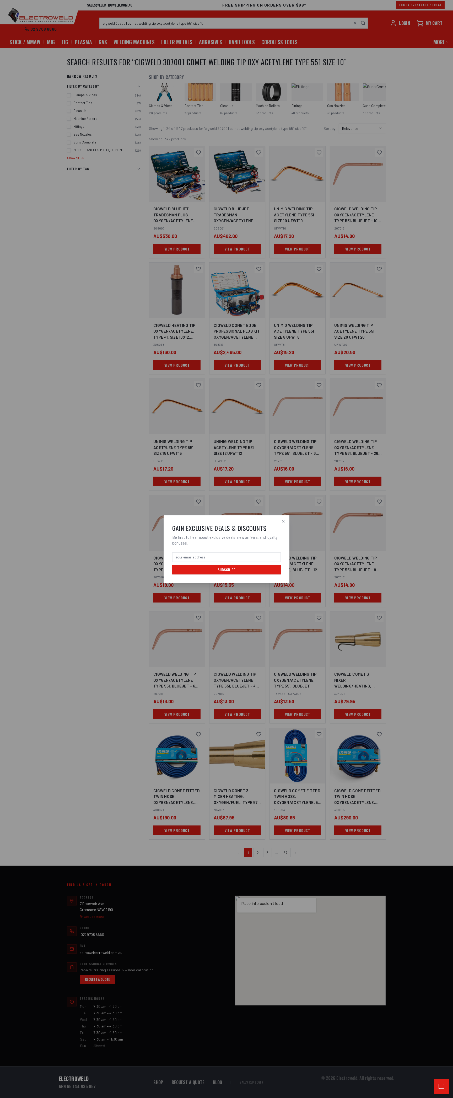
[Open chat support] (441, 1086)
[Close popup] (283, 521)
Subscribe (226, 569)
